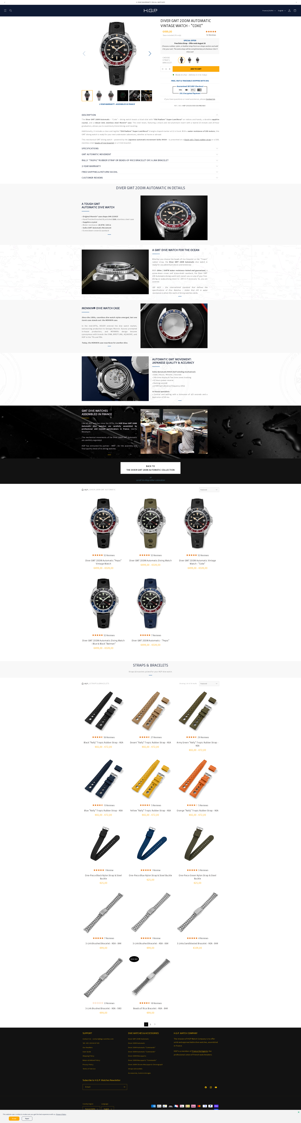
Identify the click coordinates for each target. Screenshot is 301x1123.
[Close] (298, 1112)
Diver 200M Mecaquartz (137, 1056)
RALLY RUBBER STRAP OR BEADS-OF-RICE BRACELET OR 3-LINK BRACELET (125, 160)
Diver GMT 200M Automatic (138, 1039)
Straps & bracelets (135, 1069)
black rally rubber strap (197, 139)
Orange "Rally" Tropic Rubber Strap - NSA (197, 810)
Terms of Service (89, 1069)
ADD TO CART (196, 69)
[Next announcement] (296, 2)
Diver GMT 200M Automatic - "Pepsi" (150, 640)
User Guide (87, 1051)
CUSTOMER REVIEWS (92, 177)
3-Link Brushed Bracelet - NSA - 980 (103, 1008)
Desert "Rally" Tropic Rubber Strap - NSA (150, 742)
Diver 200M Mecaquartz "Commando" (142, 1060)
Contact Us (210, 99)
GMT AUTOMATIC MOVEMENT (96, 154)
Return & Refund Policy (91, 1060)
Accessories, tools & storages (139, 1073)
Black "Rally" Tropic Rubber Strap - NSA (103, 742)
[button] (5, 10)
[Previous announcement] (4, 2)
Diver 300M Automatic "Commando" (141, 1051)
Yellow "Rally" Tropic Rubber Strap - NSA (150, 810)
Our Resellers (88, 1047)
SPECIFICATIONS (90, 148)
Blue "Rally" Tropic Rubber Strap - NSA (103, 810)
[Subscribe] (124, 1087)
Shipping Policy (88, 1056)
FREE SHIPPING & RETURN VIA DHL (100, 171)
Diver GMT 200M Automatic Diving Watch (150, 560)
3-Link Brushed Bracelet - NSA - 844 (103, 943)
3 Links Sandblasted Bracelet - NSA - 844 (197, 943)
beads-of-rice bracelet (104, 143)
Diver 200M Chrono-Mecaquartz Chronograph (145, 1064)
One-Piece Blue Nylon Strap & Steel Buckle (150, 875)
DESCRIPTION (89, 114)
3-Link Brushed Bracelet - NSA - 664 (150, 943)
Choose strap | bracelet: (167, 60)
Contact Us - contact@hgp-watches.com (98, 1039)
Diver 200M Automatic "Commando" (141, 1047)
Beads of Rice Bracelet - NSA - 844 (150, 1008)
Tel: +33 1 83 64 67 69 (91, 1043)
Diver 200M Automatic (136, 1043)
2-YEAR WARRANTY (91, 166)
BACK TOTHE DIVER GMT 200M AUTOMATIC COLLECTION (150, 468)
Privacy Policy (88, 1064)
